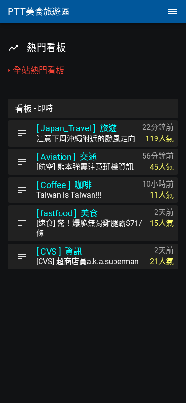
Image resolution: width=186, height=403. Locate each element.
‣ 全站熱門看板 (36, 70)
